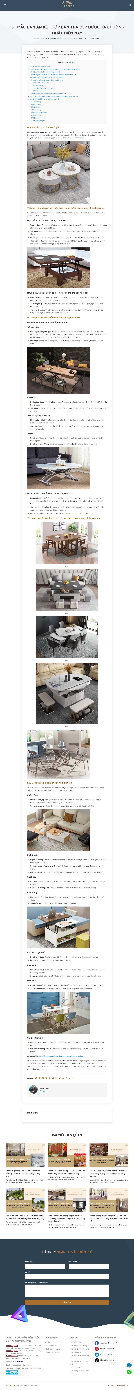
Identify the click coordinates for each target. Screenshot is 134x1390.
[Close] (96, 677)
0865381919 (62, 708)
